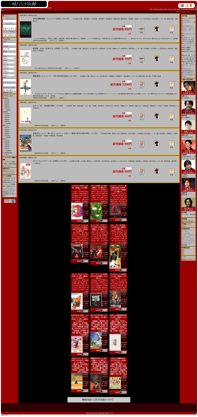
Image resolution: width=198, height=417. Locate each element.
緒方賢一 (175, 161)
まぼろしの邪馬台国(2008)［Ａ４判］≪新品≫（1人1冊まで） (118, 317)
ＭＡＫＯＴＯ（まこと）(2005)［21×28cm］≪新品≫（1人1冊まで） (79, 360)
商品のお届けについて (9, 182)
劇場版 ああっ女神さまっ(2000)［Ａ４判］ (51, 48)
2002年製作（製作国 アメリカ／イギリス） (102, 256)
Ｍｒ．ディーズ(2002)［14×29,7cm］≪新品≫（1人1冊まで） (118, 227)
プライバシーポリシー (9, 190)
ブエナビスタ (186, 237)
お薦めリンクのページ (188, 259)
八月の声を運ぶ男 (188, 59)
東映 (183, 250)
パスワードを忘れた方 (9, 31)
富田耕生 (124, 133)
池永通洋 (127, 76)
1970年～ (7, 108)
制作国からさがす (8, 171)
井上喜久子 (94, 48)
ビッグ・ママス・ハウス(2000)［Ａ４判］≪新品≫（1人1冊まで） (80, 276)
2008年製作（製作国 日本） (124, 344)
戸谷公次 (37, 163)
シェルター (186, 20)
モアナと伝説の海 (188, 41)
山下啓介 (114, 161)
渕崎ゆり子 (116, 48)
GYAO (183, 226)
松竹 (183, 252)
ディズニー (185, 231)
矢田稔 (166, 106)
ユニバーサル (186, 233)
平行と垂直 (186, 49)
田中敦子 (102, 19)
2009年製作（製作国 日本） (86, 346)
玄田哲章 (39, 136)
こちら (108, 410)
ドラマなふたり (187, 26)
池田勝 (130, 19)
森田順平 (124, 19)
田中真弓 (163, 133)
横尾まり (90, 161)
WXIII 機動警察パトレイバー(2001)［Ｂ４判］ (51, 19)
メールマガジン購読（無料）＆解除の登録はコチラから (9, 164)
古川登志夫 (147, 19)
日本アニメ (6, 139)
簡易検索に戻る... (8, 92)
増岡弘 (169, 133)
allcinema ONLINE (187, 221)
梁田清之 (132, 48)
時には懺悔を (186, 47)
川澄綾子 (147, 48)
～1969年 (7, 110)
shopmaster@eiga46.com (189, 9)
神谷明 (131, 106)
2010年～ (7, 100)
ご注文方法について (9, 178)
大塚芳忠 (52, 136)
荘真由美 (146, 106)
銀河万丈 (152, 161)
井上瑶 (148, 76)
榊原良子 (119, 76)
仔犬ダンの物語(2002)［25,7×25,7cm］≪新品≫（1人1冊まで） (118, 360)
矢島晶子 (170, 48)
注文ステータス (192, 12)
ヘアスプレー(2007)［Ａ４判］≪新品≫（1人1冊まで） (80, 188)
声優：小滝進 (80, 161)
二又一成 (163, 19)
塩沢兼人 (139, 161)
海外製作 (5, 98)
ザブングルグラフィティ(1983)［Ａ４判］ (50, 161)
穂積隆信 (109, 19)
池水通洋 (155, 19)
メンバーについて (8, 188)
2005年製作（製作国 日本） (86, 384)
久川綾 (108, 48)
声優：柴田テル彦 (113, 133)
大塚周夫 (140, 133)
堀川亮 (116, 106)
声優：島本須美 (78, 106)
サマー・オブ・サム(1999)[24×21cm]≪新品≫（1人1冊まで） (99, 276)
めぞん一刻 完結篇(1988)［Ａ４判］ (48, 106)
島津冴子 (97, 161)
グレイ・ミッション (188, 28)
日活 (183, 254)
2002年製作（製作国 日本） (124, 387)
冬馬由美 (102, 48)
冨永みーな (138, 19)
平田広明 (94, 19)
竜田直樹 (60, 136)
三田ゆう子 (109, 106)
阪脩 (159, 76)
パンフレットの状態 (9, 184)
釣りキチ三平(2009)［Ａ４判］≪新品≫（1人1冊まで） (99, 317)
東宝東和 (184, 245)
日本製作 (5, 112)
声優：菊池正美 (83, 48)
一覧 (5, 155)
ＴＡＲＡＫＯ (122, 161)
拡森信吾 (117, 19)
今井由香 (40, 51)
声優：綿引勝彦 (84, 19)
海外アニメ (6, 125)
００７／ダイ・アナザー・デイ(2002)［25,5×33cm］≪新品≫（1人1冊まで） (99, 227)
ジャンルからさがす (9, 173)
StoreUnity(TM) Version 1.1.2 (104, 413)
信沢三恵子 (132, 133)
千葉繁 (154, 76)
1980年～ (7, 106)
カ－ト (173, 12)
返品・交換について (9, 186)
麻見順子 (124, 48)
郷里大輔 (170, 19)
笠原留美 (163, 48)
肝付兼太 (148, 133)
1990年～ (7, 104)
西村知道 (167, 161)
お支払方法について (9, 180)
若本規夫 (172, 106)
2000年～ (7, 102)
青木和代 (101, 106)
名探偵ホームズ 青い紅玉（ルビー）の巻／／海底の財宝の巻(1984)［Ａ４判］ (66, 133)
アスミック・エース (188, 239)
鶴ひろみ (138, 106)
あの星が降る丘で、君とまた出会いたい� (188, 157)
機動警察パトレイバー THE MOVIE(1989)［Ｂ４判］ (55, 76)
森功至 (145, 161)
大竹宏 (160, 106)
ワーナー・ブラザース (188, 235)
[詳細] (175, 38)
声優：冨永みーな (92, 76)
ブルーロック (186, 69)
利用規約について (8, 192)
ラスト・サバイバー (188, 18)
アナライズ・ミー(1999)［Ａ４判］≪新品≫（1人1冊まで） (118, 276)
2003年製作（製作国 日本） (105, 384)
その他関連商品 (7, 153)
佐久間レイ (155, 48)
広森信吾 (131, 161)
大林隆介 (112, 76)
